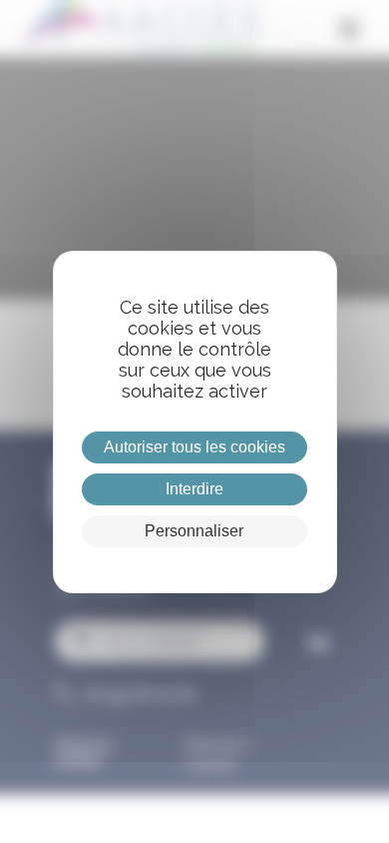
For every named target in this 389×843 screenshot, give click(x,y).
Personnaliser (194, 530)
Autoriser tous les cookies (194, 446)
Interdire (194, 488)
